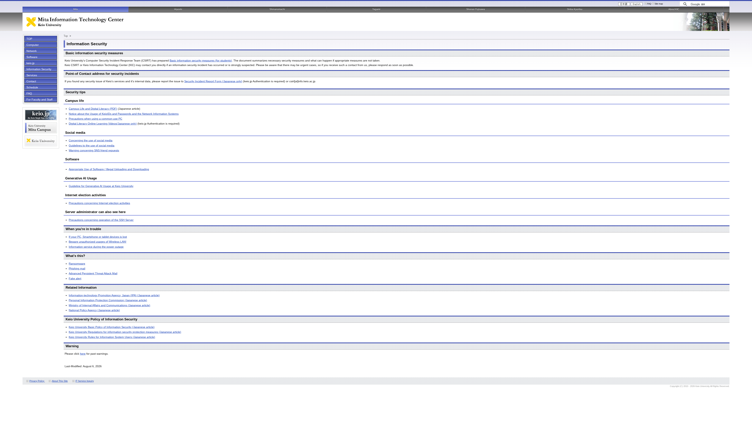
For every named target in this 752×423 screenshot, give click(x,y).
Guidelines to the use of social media (91, 145)
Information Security (38, 69)
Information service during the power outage (96, 246)
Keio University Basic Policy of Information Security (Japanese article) (112, 327)
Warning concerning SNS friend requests (94, 150)
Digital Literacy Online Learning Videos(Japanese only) (103, 123)
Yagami (376, 9)
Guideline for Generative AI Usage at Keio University (101, 186)
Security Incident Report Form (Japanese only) (213, 81)
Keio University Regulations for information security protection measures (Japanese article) (125, 332)
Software (31, 57)
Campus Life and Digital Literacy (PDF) (93, 108)
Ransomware (77, 263)
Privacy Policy (37, 381)
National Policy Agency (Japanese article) (94, 310)
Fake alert (75, 278)
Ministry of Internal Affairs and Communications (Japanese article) (109, 305)
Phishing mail (77, 268)
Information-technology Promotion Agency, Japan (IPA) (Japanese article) (114, 295)
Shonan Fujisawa (475, 9)
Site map (659, 4)
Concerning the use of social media (90, 140)
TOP (29, 38)
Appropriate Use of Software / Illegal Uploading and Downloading (109, 169)
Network (31, 50)
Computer (32, 44)
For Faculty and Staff (39, 99)
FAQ (649, 4)
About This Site (60, 381)
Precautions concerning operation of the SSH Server (101, 219)
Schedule (32, 87)
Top (66, 35)
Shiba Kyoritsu (574, 9)
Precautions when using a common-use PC (95, 118)
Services (31, 75)
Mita (75, 9)
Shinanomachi (277, 9)
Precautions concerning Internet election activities (99, 203)
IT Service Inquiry (84, 381)
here (83, 353)
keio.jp (30, 63)
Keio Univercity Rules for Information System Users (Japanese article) (112, 337)
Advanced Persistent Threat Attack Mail (93, 273)
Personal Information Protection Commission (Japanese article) (108, 300)
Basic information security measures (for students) (201, 60)
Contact (31, 81)
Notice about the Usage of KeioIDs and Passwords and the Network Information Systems (124, 113)
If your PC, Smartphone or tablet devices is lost (98, 236)
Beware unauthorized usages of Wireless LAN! (97, 241)
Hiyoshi (178, 9)
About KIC (673, 9)
